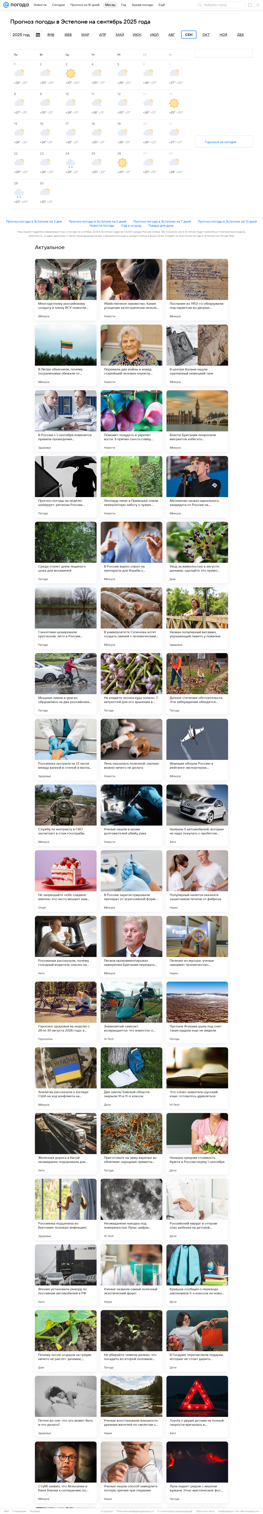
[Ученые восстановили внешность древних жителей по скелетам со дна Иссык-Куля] (131, 1406)
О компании (19, 1511)
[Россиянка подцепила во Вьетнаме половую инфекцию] (66, 1209)
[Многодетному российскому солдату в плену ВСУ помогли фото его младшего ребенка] (66, 289)
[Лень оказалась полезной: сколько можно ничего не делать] (131, 749)
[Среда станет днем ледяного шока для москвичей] (66, 552)
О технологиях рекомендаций (175, 1511)
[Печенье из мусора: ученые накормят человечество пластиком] (197, 947)
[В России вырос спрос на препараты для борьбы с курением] (131, 552)
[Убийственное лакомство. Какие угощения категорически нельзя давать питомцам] (131, 289)
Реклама (35, 1511)
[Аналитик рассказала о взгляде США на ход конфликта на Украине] (66, 1078)
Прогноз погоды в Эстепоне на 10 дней (227, 221)
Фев (68, 35)
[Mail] (6, 5)
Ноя (223, 35)
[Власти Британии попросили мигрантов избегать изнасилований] (197, 421)
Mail (6, 1511)
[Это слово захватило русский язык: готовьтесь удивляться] (197, 1078)
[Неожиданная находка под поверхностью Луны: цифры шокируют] (131, 1209)
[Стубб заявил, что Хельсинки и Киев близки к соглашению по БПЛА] (66, 1472)
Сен (189, 35)
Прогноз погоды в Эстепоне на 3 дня (34, 221)
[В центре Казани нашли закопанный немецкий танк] (197, 355)
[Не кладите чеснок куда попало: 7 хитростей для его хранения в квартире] (131, 684)
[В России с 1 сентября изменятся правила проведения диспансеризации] (66, 421)
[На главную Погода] (19, 5)
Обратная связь (205, 1511)
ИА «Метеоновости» (247, 1511)
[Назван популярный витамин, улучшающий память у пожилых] (197, 618)
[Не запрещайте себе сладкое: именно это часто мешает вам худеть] (66, 881)
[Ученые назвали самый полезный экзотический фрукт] (131, 1275)
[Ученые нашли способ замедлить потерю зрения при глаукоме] (131, 1472)
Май (120, 35)
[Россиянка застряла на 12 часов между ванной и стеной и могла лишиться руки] (66, 749)
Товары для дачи (160, 225)
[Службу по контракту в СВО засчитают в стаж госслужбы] (66, 815)
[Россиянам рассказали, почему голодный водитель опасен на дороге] (66, 947)
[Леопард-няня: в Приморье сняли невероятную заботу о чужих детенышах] (131, 487)
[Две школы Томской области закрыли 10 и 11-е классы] (131, 1078)
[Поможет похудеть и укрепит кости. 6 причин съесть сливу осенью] (131, 421)
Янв (50, 35)
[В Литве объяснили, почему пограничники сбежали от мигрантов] (66, 355)
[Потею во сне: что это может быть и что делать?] (66, 1406)
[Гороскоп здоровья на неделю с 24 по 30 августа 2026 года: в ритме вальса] (66, 1012)
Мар (85, 35)
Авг (171, 35)
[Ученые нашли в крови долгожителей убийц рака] (131, 815)
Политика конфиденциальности (135, 1511)
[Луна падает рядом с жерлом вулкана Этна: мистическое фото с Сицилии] (197, 1472)
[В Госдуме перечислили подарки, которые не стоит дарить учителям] (197, 1341)
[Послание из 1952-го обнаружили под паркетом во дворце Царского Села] (197, 289)
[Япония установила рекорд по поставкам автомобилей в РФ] (66, 1275)
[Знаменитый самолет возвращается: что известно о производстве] (131, 1012)
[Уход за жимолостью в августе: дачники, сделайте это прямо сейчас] (197, 552)
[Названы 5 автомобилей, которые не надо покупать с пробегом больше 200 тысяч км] (197, 815)
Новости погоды (102, 225)
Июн (137, 35)
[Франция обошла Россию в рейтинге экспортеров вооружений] (197, 749)
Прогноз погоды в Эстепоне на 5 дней (97, 221)
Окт (206, 35)
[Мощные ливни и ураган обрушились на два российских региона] (66, 684)
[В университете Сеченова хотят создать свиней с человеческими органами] (131, 618)
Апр (102, 35)
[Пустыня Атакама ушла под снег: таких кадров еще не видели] (197, 1012)
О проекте (107, 1511)
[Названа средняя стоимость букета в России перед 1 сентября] (197, 1144)
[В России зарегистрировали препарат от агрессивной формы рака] (131, 881)
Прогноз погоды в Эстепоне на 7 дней (162, 221)
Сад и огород (131, 225)
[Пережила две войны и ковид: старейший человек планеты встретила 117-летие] (131, 355)
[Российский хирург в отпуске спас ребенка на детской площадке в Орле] (197, 1209)
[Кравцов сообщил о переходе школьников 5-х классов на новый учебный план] (197, 1275)
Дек (240, 35)
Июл (154, 35)
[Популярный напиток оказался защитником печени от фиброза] (197, 881)
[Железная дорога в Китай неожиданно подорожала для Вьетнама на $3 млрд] (66, 1144)
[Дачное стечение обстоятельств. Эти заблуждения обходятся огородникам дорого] (197, 684)
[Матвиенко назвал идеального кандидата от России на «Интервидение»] (197, 487)
